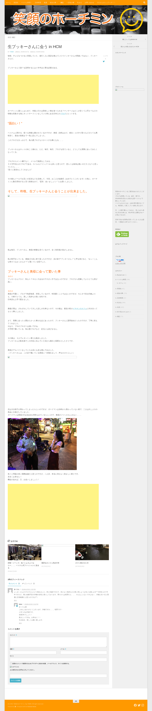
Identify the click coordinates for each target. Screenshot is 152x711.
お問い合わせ (89, 2)
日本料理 (38, 2)
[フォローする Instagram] (142, 705)
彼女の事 (53, 2)
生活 (45, 2)
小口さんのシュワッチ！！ (106, 2)
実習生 (16, 2)
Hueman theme (32, 706)
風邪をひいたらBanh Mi (50, 563)
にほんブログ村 (120, 263)
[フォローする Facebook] (135, 705)
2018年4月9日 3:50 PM (29, 589)
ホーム (8, 2)
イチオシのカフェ (80, 309)
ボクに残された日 (82, 563)
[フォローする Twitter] (139, 705)
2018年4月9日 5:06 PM (31, 604)
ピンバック (29, 583)
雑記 (62, 2)
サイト (12, 656)
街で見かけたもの (123, 312)
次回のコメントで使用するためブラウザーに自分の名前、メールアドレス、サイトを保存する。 (41, 663)
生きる (79, 2)
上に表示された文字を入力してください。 (22, 670)
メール (63, 649)
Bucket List (120, 275)
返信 (15, 600)
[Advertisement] (53, 89)
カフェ (121, 283)
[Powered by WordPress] (15, 706)
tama (12, 52)
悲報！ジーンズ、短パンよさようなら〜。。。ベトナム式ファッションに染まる (23, 565)
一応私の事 (70, 2)
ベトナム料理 (26, 2)
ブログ (63, 114)
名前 (12, 649)
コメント (15, 583)
